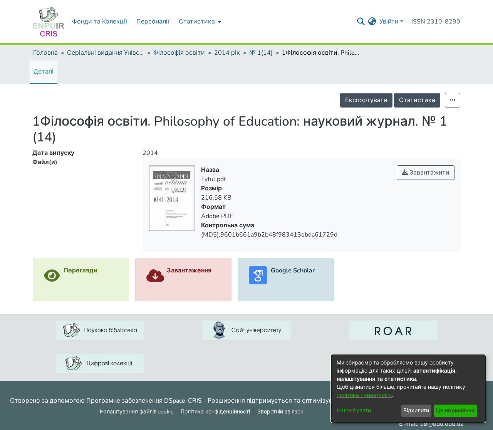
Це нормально (455, 410)
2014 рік (227, 53)
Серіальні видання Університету (105, 53)
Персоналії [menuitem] (152, 21)
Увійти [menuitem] (389, 21)
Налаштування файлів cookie (136, 411)
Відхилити (416, 410)
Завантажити (428, 172)
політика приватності (364, 395)
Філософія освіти (179, 53)
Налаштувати (354, 410)
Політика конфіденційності (215, 411)
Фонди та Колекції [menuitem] (99, 21)
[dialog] (408, 388)
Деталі (44, 71)
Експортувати (366, 100)
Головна (45, 53)
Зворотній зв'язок (280, 411)
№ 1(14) (261, 53)
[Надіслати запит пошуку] (361, 21)
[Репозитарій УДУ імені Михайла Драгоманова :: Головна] (48, 21)
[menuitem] (199, 21)
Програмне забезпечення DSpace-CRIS (144, 400)
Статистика (417, 100)
